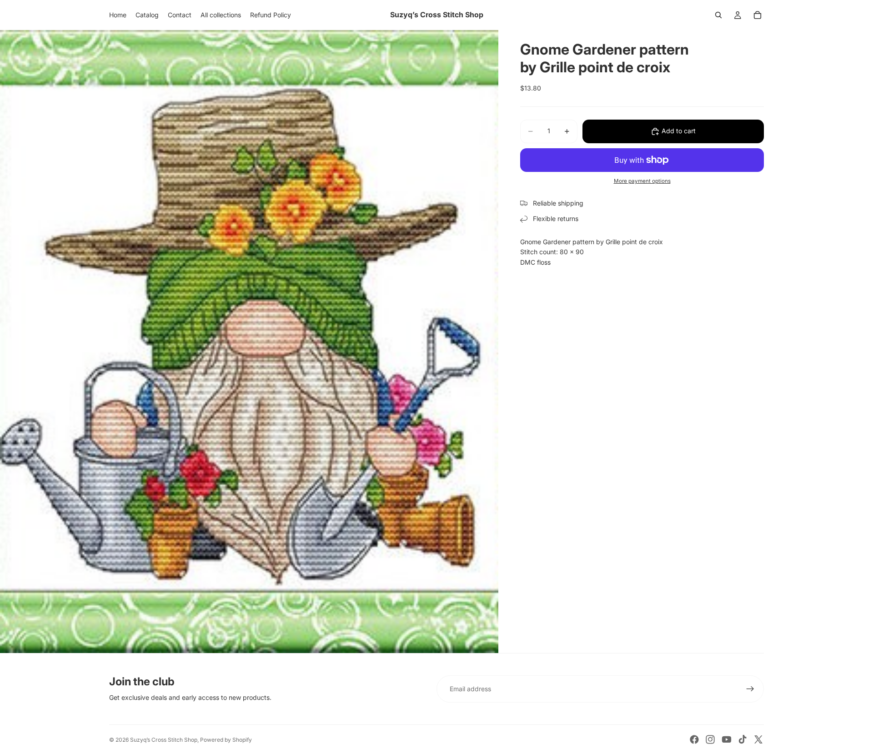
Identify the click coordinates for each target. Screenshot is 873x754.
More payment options (642, 181)
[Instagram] (710, 739)
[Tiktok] (742, 739)
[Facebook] (694, 739)
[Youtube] (726, 739)
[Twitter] (758, 739)
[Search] (718, 15)
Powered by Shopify (226, 739)
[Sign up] (750, 689)
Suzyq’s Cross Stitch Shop (163, 739)
